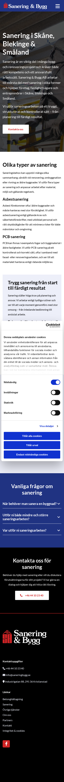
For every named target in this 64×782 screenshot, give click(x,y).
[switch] (55, 392)
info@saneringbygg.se (18, 674)
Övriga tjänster (11, 709)
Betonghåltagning (13, 699)
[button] (16, 129)
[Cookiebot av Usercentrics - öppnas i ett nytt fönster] (46, 325)
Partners (7, 720)
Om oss (7, 714)
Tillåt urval (32, 445)
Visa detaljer (47, 426)
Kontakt (7, 725)
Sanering (7, 704)
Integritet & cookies (14, 730)
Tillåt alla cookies (32, 435)
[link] (58, 504)
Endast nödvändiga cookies (32, 454)
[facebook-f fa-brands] (6, 744)
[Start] (25, 5)
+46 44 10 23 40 (15, 668)
